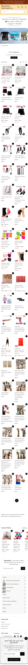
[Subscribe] (22, 654)
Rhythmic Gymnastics (7, 7)
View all (24, 528)
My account (4, 628)
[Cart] (22, 7)
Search (3, 622)
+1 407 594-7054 (18, 3)
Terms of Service (5, 624)
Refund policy (4, 626)
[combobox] (14, 11)
